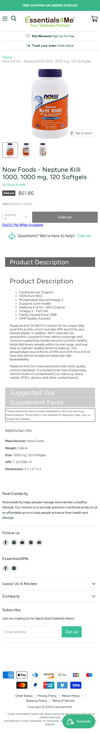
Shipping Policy (36, 700)
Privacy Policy (47, 695)
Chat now (84, 236)
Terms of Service (63, 700)
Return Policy (71, 695)
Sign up (71, 632)
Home (7, 57)
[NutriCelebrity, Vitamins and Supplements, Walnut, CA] (50, 659)
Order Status (24, 695)
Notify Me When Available (22, 225)
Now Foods (16, 185)
